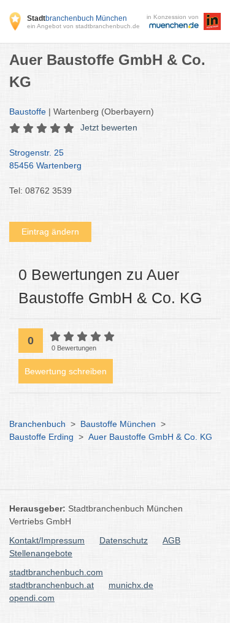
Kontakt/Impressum (47, 540)
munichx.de (131, 585)
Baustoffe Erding (41, 437)
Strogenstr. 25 (45, 159)
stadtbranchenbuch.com (56, 572)
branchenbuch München (77, 18)
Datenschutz (123, 540)
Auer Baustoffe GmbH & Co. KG (150, 437)
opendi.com (32, 598)
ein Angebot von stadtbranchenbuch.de (83, 26)
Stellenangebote (40, 553)
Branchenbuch (37, 424)
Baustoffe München (118, 424)
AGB (171, 540)
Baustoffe (27, 111)
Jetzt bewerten (108, 127)
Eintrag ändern (50, 231)
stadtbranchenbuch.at (51, 585)
